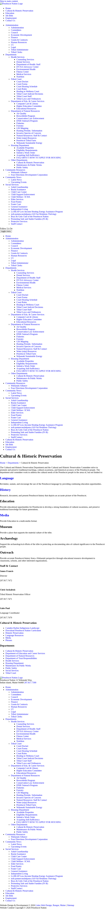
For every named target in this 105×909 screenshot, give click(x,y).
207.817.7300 (30, 682)
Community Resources (15, 170)
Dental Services (23, 62)
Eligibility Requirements (26, 150)
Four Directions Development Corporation (29, 175)
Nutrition (20, 77)
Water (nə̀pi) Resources (26, 138)
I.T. (12, 45)
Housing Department (20, 145)
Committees (16, 30)
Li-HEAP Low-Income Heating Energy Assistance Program (37, 211)
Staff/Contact (16, 224)
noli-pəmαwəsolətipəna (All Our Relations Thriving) (33, 214)
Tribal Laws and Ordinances (28, 99)
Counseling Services (25, 59)
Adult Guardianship (19, 187)
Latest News (16, 180)
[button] (52, 565)
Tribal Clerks (16, 52)
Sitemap (70, 905)
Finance (14, 37)
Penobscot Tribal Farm (26, 140)
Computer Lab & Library (27, 103)
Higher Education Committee (29, 106)
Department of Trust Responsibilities (21, 658)
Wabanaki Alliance (19, 172)
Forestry (20, 126)
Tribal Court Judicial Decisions (29, 94)
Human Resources (19, 42)
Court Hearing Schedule (26, 86)
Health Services (17, 57)
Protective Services (19, 221)
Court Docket (22, 81)
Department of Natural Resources (25, 111)
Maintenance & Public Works (29, 165)
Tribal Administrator (19, 50)
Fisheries (20, 123)
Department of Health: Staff (28, 64)
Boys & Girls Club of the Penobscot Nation (30, 216)
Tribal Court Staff (24, 96)
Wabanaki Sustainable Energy (29, 143)
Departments (10, 54)
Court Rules (21, 89)
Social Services (12, 184)
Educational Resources (26, 108)
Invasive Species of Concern (28, 133)
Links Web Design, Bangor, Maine (51, 905)
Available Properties (25, 148)
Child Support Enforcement (23, 194)
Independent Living (19, 209)
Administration (11, 25)
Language (7, 478)
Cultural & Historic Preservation (19, 11)
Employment (11, 18)
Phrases (8, 640)
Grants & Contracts (19, 40)
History (5, 490)
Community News (13, 177)
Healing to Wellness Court (27, 91)
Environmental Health (25, 69)
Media (4, 515)
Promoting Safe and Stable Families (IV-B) (29, 219)
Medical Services (23, 74)
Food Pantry (16, 202)
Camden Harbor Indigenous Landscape (22, 628)
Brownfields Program (25, 116)
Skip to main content (9, 1)
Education (9, 13)
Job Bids (9, 15)
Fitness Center (22, 72)
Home (8, 8)
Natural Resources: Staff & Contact (31, 135)
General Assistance (19, 207)
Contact (10, 20)
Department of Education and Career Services (25, 653)
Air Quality (21, 113)
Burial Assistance (18, 189)
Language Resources (14, 635)
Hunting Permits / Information (29, 130)
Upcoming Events (19, 182)
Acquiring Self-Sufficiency (28, 155)
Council (14, 32)
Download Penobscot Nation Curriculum (23, 630)
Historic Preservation (14, 633)
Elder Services (17, 199)
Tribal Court (16, 79)
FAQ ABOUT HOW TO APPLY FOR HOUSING (38, 157)
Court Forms (21, 84)
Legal (13, 47)
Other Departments (19, 160)
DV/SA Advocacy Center (27, 67)
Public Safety (22, 167)
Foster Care (16, 204)
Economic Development (21, 35)
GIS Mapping (22, 128)
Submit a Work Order (25, 153)
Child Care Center (19, 192)
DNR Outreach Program (27, 121)
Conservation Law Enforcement (30, 118)
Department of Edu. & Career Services (27, 101)
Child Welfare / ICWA (20, 197)
